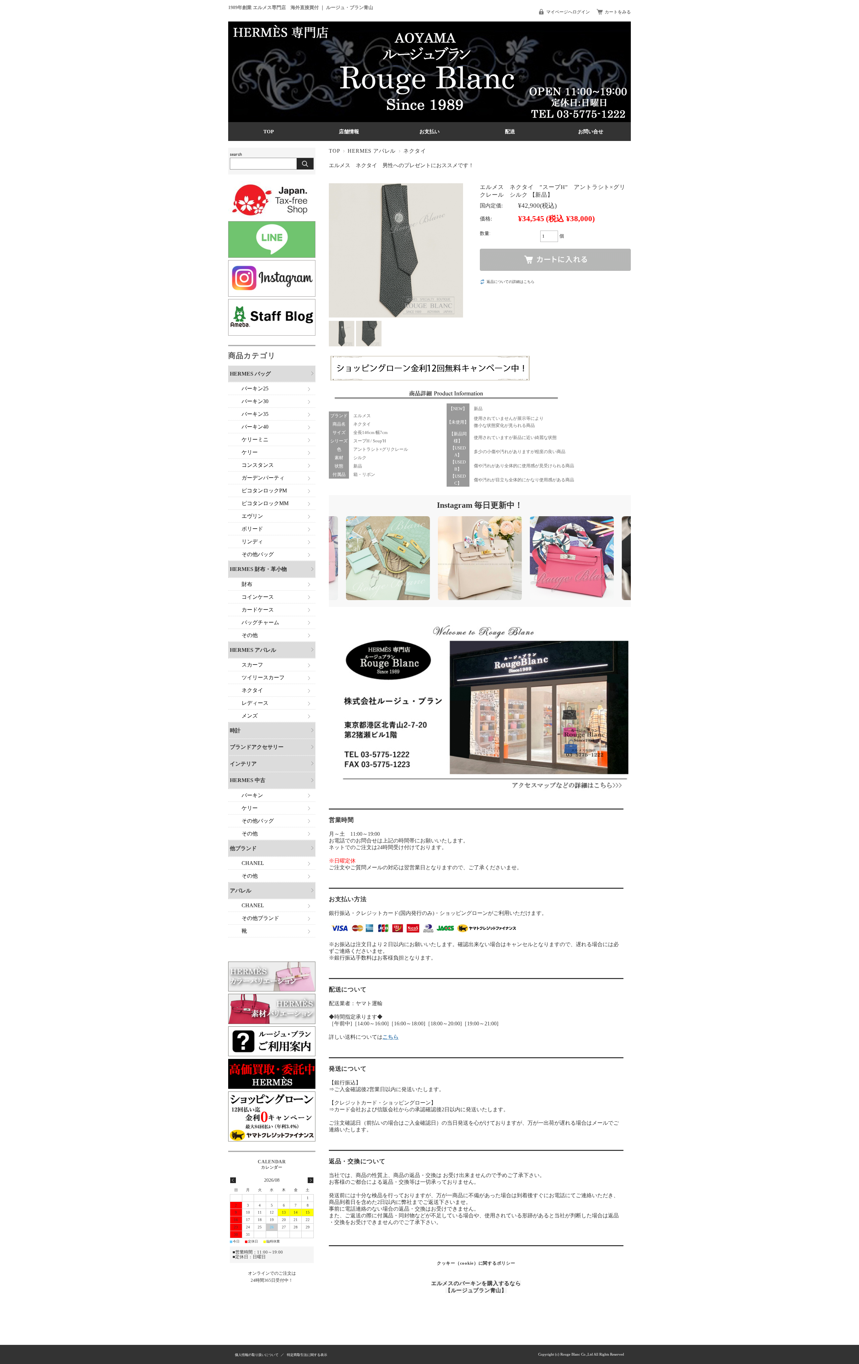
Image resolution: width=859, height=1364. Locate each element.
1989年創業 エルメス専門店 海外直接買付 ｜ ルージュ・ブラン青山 (300, 7)
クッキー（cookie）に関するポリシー (476, 1263)
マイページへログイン (568, 12)
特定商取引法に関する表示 (307, 1355)
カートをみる (618, 12)
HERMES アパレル (372, 151)
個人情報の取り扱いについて (257, 1355)
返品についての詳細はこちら (511, 282)
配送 (510, 131)
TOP (268, 131)
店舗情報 (349, 131)
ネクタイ (414, 151)
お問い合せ (590, 131)
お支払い (429, 131)
